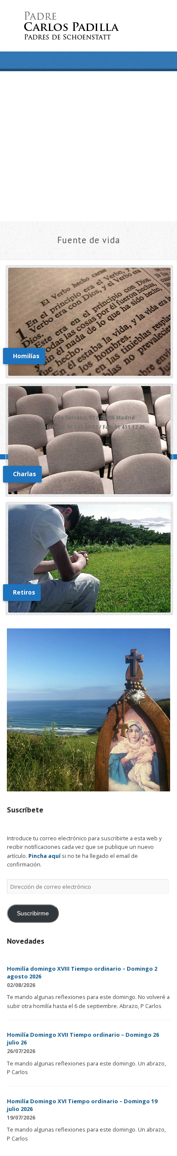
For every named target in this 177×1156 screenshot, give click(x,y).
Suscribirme (33, 913)
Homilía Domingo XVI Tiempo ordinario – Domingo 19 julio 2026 (82, 1105)
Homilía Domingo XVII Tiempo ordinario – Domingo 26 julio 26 (83, 1038)
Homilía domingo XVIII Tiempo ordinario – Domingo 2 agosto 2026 (82, 972)
